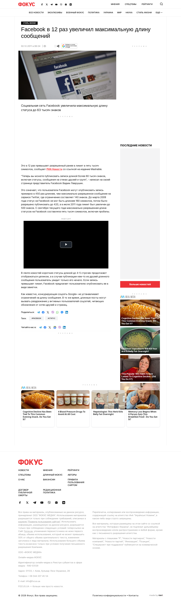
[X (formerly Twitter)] (46, 4)
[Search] (161, 4)
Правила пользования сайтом (76, 482)
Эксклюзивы (55, 12)
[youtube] (42, 502)
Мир (119, 12)
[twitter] (27, 502)
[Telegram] (51, 4)
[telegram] (34, 502)
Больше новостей (140, 284)
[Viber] (61, 4)
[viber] (49, 502)
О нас (21, 479)
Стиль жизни (144, 12)
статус (52, 318)
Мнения (115, 4)
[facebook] (20, 502)
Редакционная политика (52, 491)
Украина (108, 12)
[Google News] (65, 4)
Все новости (36, 12)
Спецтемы (130, 4)
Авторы (72, 474)
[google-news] (56, 502)
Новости (23, 470)
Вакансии (49, 479)
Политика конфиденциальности (109, 595)
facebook (37, 318)
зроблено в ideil (156, 595)
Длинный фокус (53, 474)
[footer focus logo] (30, 462)
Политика (94, 12)
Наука (129, 12)
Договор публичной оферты (25, 493)
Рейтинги (147, 4)
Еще (158, 12)
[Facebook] (42, 4)
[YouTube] (56, 4)
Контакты (133, 595)
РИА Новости (54, 169)
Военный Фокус (75, 12)
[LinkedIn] (70, 4)
